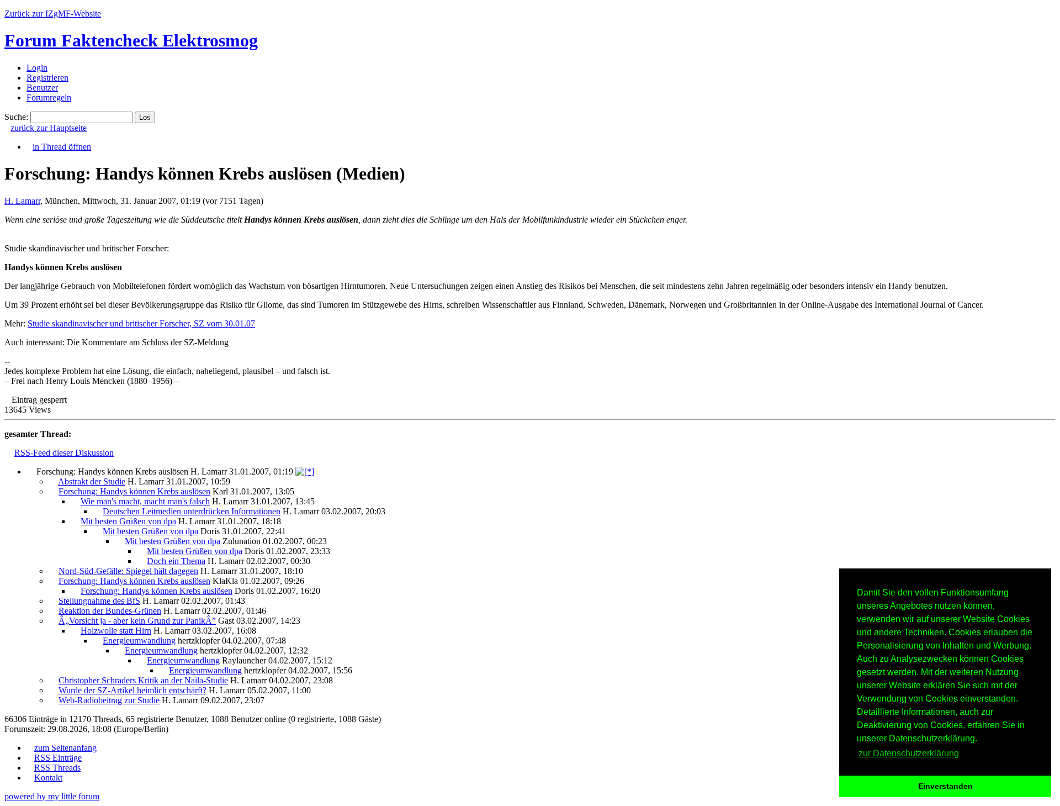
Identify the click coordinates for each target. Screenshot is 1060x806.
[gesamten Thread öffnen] (304, 471)
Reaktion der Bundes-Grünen (110, 610)
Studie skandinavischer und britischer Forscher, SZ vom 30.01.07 (141, 323)
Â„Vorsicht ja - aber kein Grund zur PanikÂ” (137, 620)
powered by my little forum (51, 796)
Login (36, 67)
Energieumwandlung (139, 640)
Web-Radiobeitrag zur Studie (109, 700)
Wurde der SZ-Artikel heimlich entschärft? (132, 690)
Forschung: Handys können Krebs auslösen (134, 491)
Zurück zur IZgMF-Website (52, 13)
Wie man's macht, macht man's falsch (145, 501)
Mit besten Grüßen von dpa (128, 521)
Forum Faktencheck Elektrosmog (131, 40)
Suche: (16, 117)
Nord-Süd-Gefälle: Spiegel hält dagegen (128, 571)
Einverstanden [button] (945, 786)
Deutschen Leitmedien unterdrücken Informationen (191, 511)
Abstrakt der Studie (91, 481)
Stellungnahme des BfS (99, 600)
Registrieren (47, 77)
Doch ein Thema (176, 561)
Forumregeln (48, 97)
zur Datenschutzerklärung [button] (908, 753)
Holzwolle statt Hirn (116, 630)
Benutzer (42, 87)
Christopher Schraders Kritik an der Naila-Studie (143, 680)
